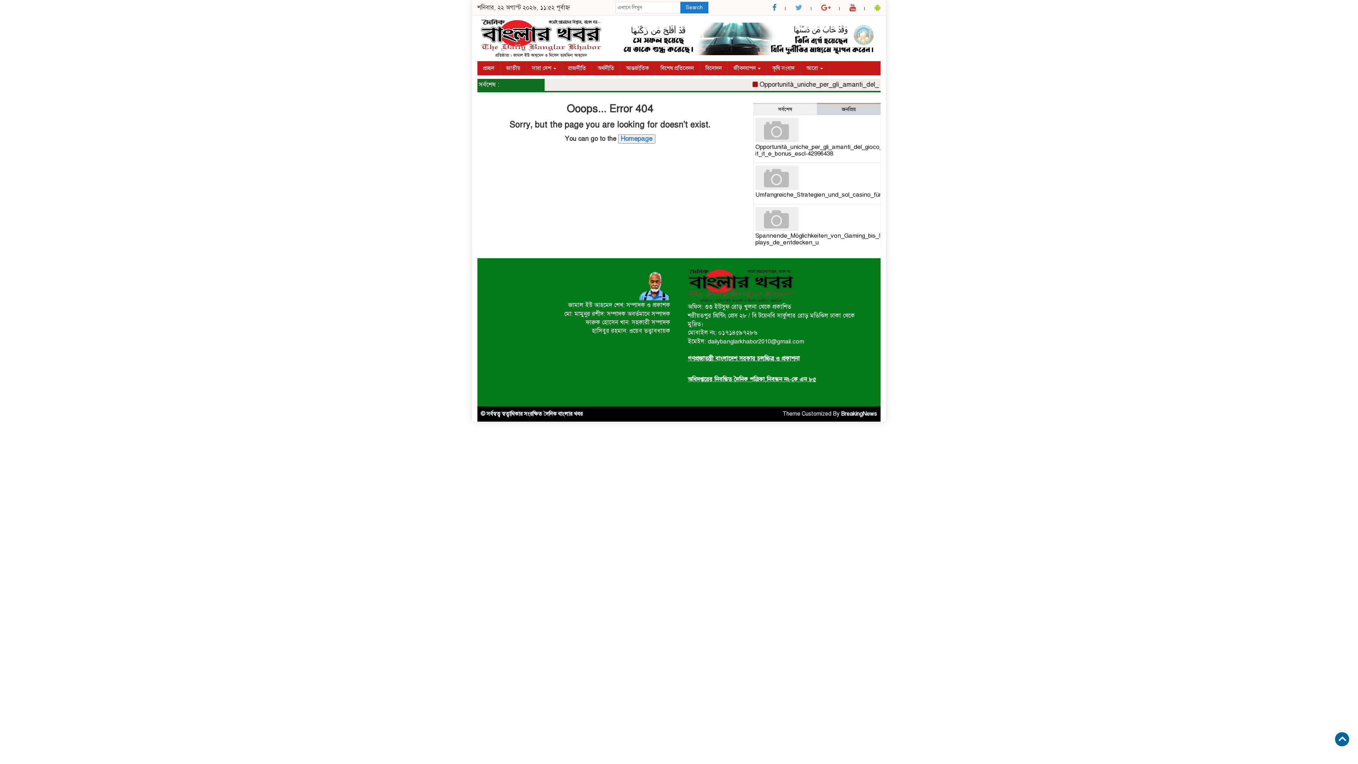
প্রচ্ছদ (488, 68)
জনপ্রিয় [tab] (849, 109)
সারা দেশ (542, 68)
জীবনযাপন (745, 68)
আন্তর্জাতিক (637, 68)
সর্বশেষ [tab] (785, 109)
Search (694, 7)
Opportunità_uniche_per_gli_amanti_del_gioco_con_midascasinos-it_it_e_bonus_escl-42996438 (845, 150)
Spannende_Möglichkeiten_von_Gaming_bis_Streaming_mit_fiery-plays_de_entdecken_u (845, 239)
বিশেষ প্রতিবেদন (677, 68)
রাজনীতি (577, 68)
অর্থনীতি (606, 68)
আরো (812, 68)
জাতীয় (513, 68)
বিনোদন (714, 68)
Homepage (636, 139)
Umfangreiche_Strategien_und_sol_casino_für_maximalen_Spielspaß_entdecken (865, 194)
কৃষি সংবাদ (783, 68)
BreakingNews (859, 413)
